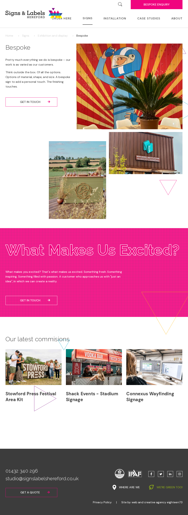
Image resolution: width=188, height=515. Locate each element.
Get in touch (30, 102)
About (176, 18)
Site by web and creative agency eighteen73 (151, 502)
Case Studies (148, 18)
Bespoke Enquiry (157, 4)
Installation (115, 18)
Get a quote (30, 492)
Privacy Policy (102, 502)
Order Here (62, 18)
